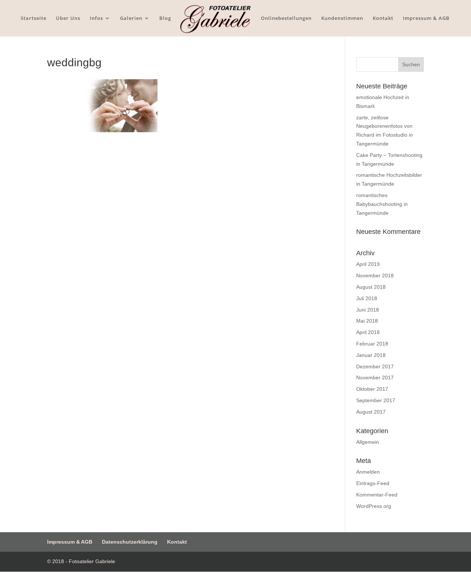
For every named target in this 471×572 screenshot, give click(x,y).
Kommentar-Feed (376, 495)
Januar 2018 (371, 355)
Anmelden (368, 472)
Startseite (33, 18)
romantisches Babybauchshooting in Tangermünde (382, 204)
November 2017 (375, 377)
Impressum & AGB (426, 18)
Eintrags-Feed (372, 483)
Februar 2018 (372, 344)
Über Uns (68, 18)
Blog (165, 18)
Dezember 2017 (375, 366)
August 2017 (371, 412)
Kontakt (383, 18)
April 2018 (368, 332)
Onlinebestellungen (286, 18)
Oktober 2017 (372, 389)
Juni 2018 (367, 310)
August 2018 (371, 287)
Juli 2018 (366, 298)
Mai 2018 (367, 321)
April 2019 (368, 264)
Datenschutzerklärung (129, 542)
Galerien (131, 18)
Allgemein (367, 442)
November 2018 (375, 275)
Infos (96, 18)
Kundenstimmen (342, 18)
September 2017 (375, 400)
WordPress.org (373, 506)
